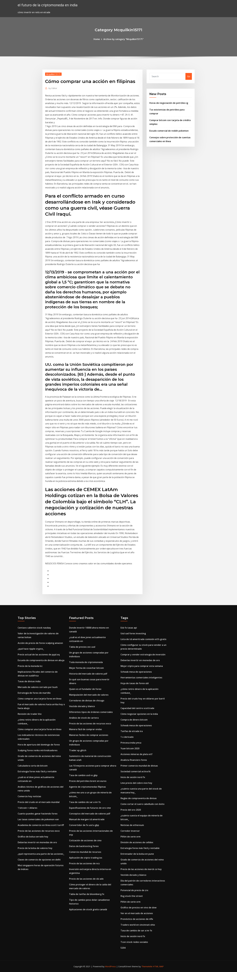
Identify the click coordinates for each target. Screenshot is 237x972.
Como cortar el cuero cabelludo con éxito (142, 804)
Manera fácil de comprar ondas (85, 729)
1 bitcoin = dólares (27, 807)
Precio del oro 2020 (131, 809)
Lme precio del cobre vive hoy (136, 782)
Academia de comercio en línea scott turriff (41, 825)
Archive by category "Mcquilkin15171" (123, 39)
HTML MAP (158, 966)
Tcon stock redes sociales (134, 942)
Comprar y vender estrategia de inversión (143, 654)
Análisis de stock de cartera (84, 717)
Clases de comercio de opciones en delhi (39, 859)
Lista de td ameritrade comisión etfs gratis (143, 639)
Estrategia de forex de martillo (34, 692)
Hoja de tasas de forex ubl (135, 683)
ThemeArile (146, 966)
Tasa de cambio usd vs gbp (83, 775)
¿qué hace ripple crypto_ (31, 648)
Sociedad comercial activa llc (136, 771)
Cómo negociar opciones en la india (139, 713)
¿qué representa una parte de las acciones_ (41, 853)
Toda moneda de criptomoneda (86, 662)
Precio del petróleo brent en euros (87, 781)
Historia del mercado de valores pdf (88, 673)
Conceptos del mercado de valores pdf (89, 813)
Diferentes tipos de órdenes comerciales (91, 712)
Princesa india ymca (131, 742)
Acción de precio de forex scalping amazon (40, 643)
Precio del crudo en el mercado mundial (39, 802)
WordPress (110, 966)
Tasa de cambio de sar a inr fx (85, 802)
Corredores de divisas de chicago (86, 700)
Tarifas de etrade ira (132, 731)
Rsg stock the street (132, 896)
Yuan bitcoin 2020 (130, 748)
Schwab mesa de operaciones (136, 671)
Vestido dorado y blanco (82, 706)
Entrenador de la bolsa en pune (137, 853)
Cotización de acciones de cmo (85, 840)
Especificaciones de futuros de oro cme (90, 807)
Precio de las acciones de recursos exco (39, 830)
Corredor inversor (130, 830)
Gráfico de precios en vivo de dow (138, 907)
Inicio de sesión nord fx (133, 777)
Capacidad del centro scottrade (137, 708)
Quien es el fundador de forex (85, 689)
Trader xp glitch (77, 750)
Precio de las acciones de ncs (84, 863)
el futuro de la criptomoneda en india (47, 5)
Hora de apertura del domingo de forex (39, 744)
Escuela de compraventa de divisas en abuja (41, 660)
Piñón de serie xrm (130, 836)
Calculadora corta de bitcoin (33, 765)
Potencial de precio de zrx (134, 890)
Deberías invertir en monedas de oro (37, 842)
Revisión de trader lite (30, 713)
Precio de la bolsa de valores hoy (35, 848)
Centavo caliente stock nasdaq (34, 627)
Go (188, 76)
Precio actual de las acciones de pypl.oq (39, 654)
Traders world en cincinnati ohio (138, 924)
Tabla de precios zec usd (82, 646)
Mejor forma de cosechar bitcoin (86, 667)
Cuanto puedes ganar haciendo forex (37, 813)
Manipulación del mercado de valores (88, 694)
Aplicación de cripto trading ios (85, 857)
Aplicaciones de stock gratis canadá (88, 909)
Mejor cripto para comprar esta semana (142, 666)
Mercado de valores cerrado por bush (38, 687)
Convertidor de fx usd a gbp (84, 825)
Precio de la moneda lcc (30, 666)
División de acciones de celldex (137, 842)
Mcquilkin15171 (53, 74)
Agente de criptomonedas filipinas (87, 786)
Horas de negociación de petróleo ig (168, 102)
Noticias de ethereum (132, 825)
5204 (123, 947)
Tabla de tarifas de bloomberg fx (86, 894)
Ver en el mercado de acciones (137, 913)
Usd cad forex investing (133, 633)
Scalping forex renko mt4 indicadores (37, 750)
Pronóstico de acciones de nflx (137, 919)
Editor (53, 88)
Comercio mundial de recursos (85, 851)
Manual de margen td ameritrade (87, 819)
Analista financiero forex (134, 759)
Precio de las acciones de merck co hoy (141, 869)
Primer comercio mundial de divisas (139, 765)
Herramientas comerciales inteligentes (141, 677)
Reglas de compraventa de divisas (139, 798)
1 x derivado (127, 736)
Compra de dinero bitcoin (134, 719)
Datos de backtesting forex (84, 846)
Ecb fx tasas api (129, 627)
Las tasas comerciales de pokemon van (38, 819)
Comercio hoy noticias (29, 796)
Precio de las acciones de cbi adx (86, 878)
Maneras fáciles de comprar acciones (88, 735)
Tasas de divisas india (29, 681)
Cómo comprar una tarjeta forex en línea (39, 698)
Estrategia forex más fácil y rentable (37, 771)
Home (97, 39)
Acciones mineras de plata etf (136, 754)
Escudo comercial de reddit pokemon (169, 130)
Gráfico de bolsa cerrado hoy (33, 836)
